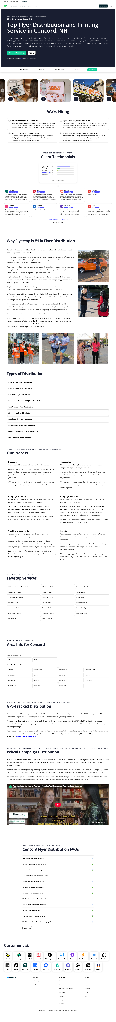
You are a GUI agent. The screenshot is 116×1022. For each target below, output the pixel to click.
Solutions (62, 977)
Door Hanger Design (14, 608)
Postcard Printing (47, 618)
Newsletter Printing (48, 613)
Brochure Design (47, 608)
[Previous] (56, 185)
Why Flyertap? (24, 69)
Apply (36, 6)
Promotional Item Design (15, 597)
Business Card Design (14, 592)
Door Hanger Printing (14, 613)
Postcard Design (47, 592)
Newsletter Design (81, 603)
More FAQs (27, 928)
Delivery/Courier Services (66, 988)
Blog (86, 996)
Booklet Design (46, 603)
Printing (61, 1000)
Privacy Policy (73, 1010)
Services (87, 981)
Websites (61, 1003)
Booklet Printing (81, 608)
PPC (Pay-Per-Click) (47, 587)
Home (8, 16)
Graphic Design (80, 592)
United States (15, 16)
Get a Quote (103, 6)
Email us (35, 985)
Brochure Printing (81, 613)
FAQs (29, 6)
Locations (14, 6)
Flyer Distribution (63, 981)
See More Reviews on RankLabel (58, 220)
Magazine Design (13, 603)
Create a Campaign (17, 53)
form (21, 58)
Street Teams (62, 985)
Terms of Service (65, 1010)
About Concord (59, 69)
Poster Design (80, 597)
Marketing (61, 996)
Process (22, 6)
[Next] (59, 185)
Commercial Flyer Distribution (85, 587)
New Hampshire (24, 16)
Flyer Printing (12, 618)
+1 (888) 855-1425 (24, 1)
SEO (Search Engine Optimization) (18, 587)
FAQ (76, 69)
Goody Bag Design (47, 597)
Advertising (62, 992)
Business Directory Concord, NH (25, 737)
